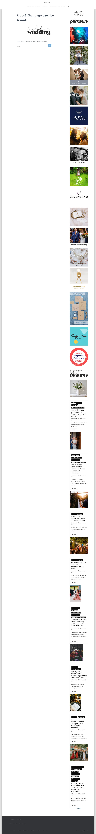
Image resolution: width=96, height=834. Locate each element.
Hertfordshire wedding (76, 769)
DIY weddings (75, 610)
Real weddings (75, 462)
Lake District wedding (76, 457)
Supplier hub (44, 6)
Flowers (73, 402)
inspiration (79, 402)
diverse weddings (75, 607)
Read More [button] (74, 429)
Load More (79, 808)
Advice (73, 513)
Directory (38, 6)
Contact (63, 6)
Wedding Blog (30, 6)
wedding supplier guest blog (78, 407)
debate (73, 559)
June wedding (75, 771)
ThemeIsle (86, 831)
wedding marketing (76, 669)
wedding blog (75, 405)
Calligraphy (74, 716)
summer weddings (76, 778)
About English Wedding (54, 6)
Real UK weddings (75, 459)
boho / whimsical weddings (77, 766)
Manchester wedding (76, 612)
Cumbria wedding (75, 455)
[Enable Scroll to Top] (93, 831)
